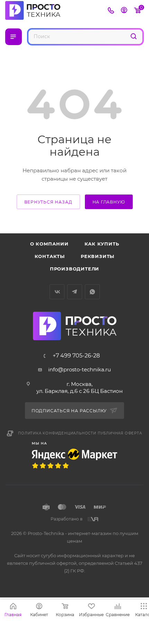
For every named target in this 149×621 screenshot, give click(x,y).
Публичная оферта (120, 433)
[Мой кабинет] (124, 11)
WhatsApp (92, 291)
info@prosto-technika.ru (79, 369)
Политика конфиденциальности (57, 433)
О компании (49, 244)
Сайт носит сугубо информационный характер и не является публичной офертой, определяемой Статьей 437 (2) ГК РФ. (74, 563)
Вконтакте (57, 291)
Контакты (50, 256)
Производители (74, 268)
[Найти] (133, 36)
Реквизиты (97, 256)
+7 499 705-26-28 (76, 356)
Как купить (102, 244)
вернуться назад (48, 202)
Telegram (74, 291)
